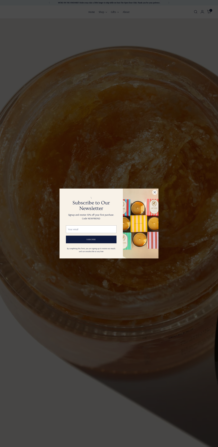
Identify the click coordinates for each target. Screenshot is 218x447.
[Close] (154, 192)
